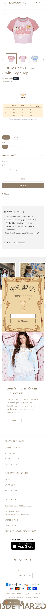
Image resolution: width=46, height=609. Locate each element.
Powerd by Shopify (26, 594)
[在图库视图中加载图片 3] (34, 59)
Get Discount (23, 321)
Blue (17, 138)
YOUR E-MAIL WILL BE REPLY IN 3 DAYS (20, 531)
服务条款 (20, 598)
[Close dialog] (23, 326)
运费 (11, 82)
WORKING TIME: (12, 520)
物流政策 (28, 598)
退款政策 (37, 594)
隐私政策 (12, 598)
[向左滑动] (2, 59)
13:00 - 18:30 (10, 525)
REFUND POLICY (11, 453)
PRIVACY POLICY (12, 464)
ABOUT (8, 479)
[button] (5, 2)
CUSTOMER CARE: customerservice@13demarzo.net (17, 513)
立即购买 (23, 185)
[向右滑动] (43, 59)
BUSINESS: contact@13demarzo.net (19, 506)
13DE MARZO (16, 594)
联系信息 (36, 598)
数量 (3, 165)
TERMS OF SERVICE (13, 459)
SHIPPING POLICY (12, 448)
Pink (7, 138)
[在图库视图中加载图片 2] (23, 59)
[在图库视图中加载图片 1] (11, 59)
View (14, 420)
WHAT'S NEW (10, 485)
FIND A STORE (11, 490)
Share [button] (6, 194)
